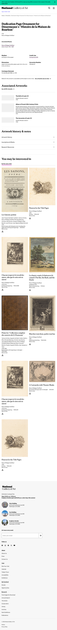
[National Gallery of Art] (28, 487)
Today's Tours (5, 572)
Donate (3, 585)
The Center (4, 600)
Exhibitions (4, 578)
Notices (3, 624)
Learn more (4, 3)
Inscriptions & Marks (8, 142)
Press (3, 556)
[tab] (7, 164)
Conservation (5, 603)
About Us (4, 553)
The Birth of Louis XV (22, 96)
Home (3, 15)
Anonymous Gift (33, 57)
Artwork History (7, 137)
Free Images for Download (8, 595)
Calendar (4, 569)
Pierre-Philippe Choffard (8, 45)
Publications (5, 615)
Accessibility (5, 575)
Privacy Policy (4, 626)
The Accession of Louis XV (24, 118)
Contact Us (5, 559)
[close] (54, 2)
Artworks (7, 15)
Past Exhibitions (6, 612)
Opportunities (5, 588)
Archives (4, 609)
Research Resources (8, 147)
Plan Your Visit (5, 566)
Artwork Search (6, 598)
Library (3, 606)
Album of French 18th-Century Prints (27, 104)
